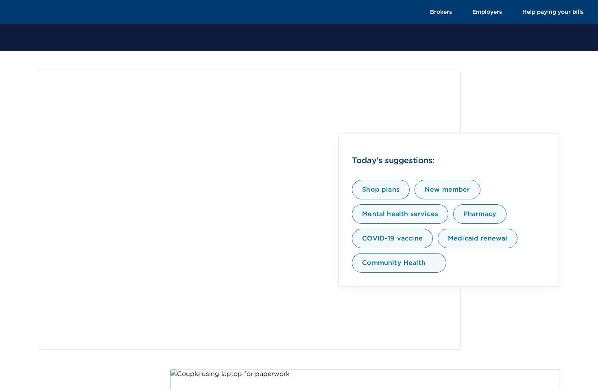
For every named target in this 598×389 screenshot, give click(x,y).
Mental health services (400, 214)
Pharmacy (479, 214)
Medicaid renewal (478, 238)
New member (447, 189)
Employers (487, 12)
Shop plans (380, 189)
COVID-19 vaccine (392, 238)
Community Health (394, 263)
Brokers (441, 12)
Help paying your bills (553, 12)
